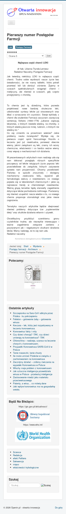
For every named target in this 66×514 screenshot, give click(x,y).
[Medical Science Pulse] (33, 415)
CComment (46, 238)
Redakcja (17, 455)
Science (17, 452)
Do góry (59, 507)
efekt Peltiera (19, 458)
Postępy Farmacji (23, 47)
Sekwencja (18, 461)
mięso (16, 464)
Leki (10, 47)
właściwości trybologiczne (26, 467)
